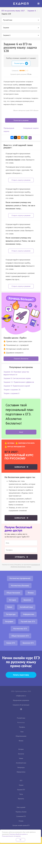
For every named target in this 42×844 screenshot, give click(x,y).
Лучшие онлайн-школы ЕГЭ (21, 825)
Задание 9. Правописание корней (17, 386)
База (22, 732)
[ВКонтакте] (12, 137)
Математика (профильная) (19, 578)
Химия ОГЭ (10, 643)
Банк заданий (21, 807)
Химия (9, 607)
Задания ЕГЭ (21, 790)
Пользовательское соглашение (11, 836)
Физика (31, 592)
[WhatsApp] (25, 137)
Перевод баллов (21, 812)
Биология (27, 600)
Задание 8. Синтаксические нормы (17, 378)
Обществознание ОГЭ (20, 636)
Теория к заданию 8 (11, 393)
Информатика (28, 614)
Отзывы (21, 821)
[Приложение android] (21, 709)
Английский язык (26, 607)
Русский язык (21, 718)
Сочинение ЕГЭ (21, 816)
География (9, 621)
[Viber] (30, 137)
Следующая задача (30, 128)
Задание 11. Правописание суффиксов (19, 382)
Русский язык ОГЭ (28, 621)
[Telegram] (22, 137)
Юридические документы (21, 700)
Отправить (20, 557)
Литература (10, 614)
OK (20, 840)
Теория (21, 785)
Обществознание (13, 592)
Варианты (21, 799)
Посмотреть (19, 63)
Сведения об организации (21, 705)
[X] (15, 137)
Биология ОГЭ (28, 643)
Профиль (22, 727)
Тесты (21, 794)
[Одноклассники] (18, 137)
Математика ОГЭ (20, 628)
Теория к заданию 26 (12, 389)
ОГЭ (21, 780)
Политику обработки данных (18, 834)
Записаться (20, 467)
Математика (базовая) (20, 585)
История (12, 600)
